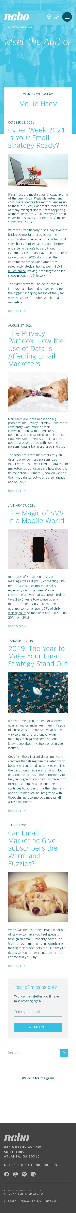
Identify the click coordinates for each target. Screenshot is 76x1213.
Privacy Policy (31, 1201)
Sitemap (51, 1201)
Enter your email (27, 1012)
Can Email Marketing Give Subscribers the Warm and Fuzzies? (32, 848)
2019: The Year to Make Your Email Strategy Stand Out (37, 657)
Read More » (17, 311)
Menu (67, 17)
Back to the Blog (20, 28)
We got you (38, 1027)
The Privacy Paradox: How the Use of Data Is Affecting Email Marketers (36, 349)
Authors (10, 1201)
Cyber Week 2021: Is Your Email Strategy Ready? (37, 138)
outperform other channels (45, 788)
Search (13, 1052)
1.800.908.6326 (44, 1165)
